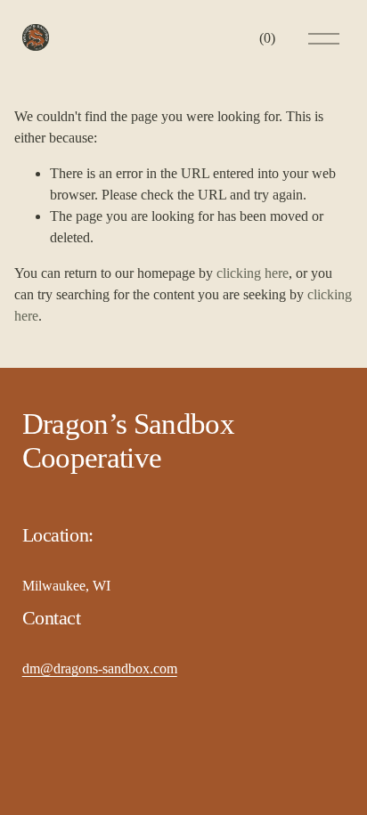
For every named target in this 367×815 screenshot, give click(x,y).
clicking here (252, 273)
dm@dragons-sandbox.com (99, 668)
